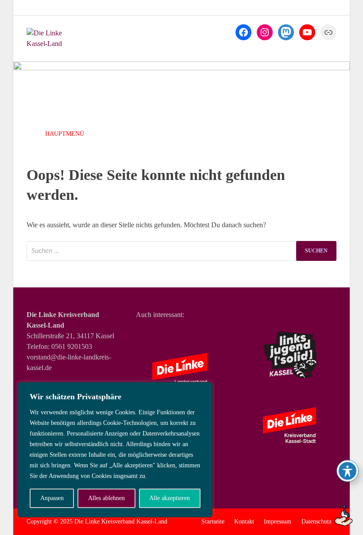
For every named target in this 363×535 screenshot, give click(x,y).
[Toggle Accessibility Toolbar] (347, 471)
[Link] (328, 32)
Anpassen (52, 498)
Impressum (277, 521)
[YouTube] (307, 32)
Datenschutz (316, 521)
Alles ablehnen (106, 498)
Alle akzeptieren (169, 498)
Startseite (212, 521)
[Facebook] (243, 32)
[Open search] (327, 134)
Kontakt (244, 521)
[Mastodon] (286, 32)
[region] (115, 449)
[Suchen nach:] (181, 251)
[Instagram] (265, 32)
